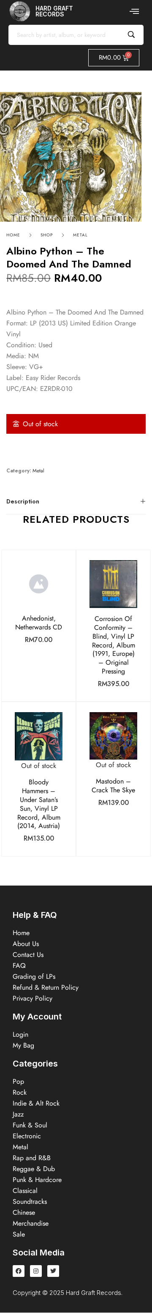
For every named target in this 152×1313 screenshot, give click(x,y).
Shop (47, 235)
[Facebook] (18, 1271)
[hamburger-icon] (134, 11)
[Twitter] (53, 1271)
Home (13, 235)
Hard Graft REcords (54, 11)
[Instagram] (36, 1271)
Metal (80, 235)
